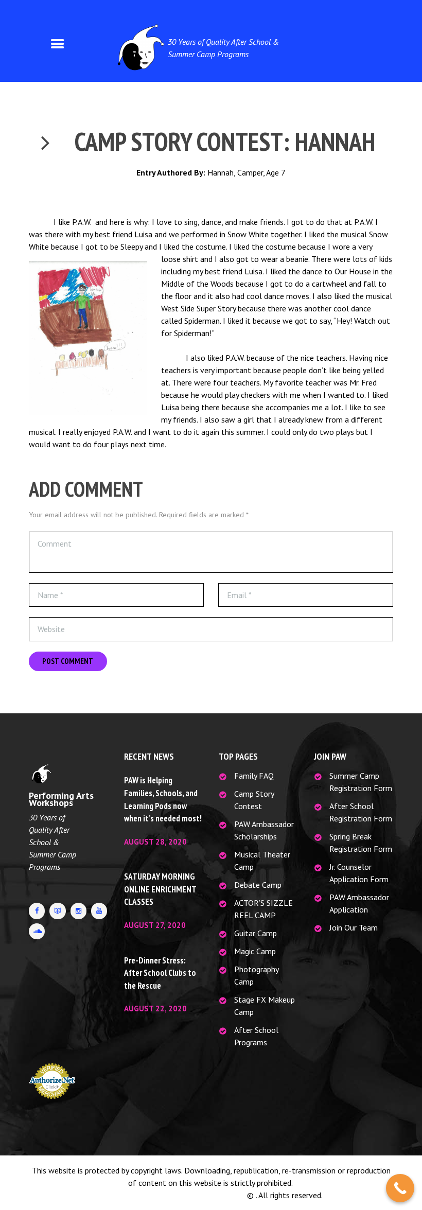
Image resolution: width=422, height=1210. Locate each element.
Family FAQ (254, 775)
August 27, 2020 (155, 925)
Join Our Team (353, 927)
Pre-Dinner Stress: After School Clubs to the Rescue (160, 973)
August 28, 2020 (155, 842)
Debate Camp (258, 885)
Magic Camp (255, 951)
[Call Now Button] (400, 1188)
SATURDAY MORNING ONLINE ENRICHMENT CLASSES (160, 889)
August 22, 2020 (155, 1008)
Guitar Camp (255, 933)
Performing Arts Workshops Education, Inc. (172, 1195)
